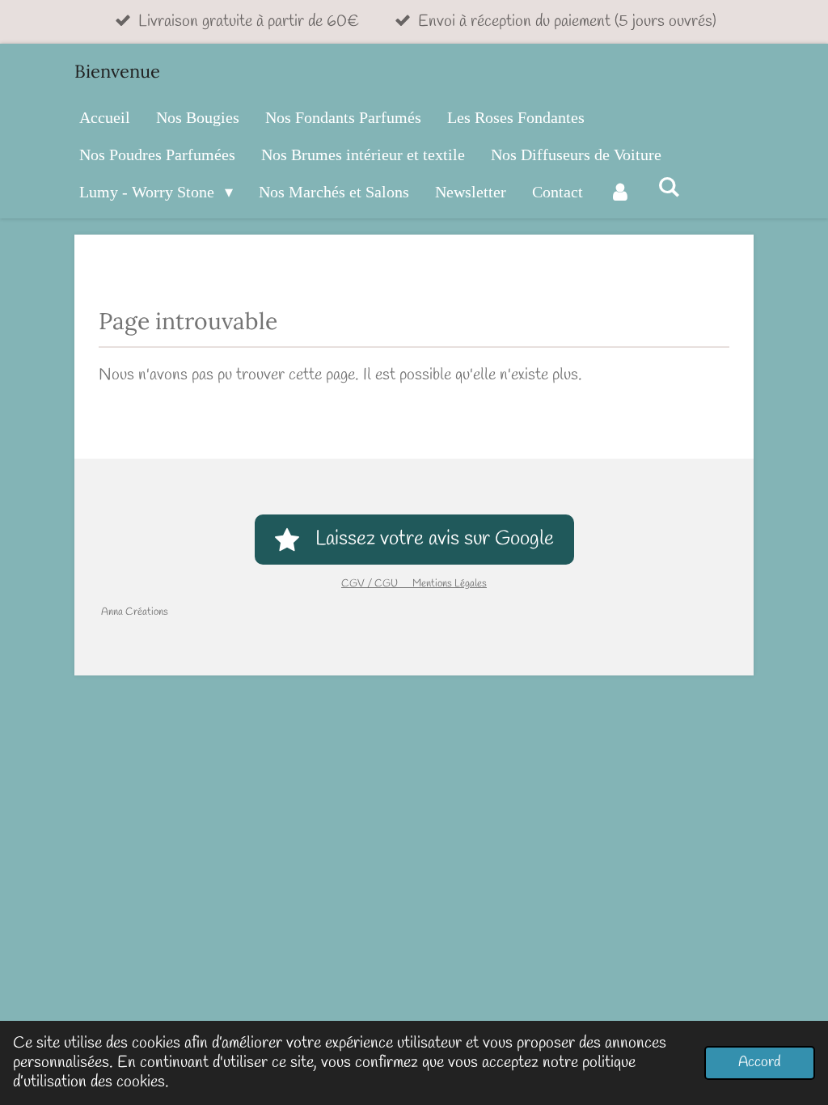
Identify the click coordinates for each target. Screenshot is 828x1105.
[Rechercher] (668, 187)
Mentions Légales (449, 584)
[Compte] (620, 191)
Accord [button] (759, 1062)
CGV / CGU (376, 584)
